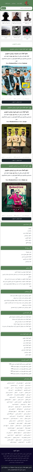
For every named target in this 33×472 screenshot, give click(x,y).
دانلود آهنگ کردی (27, 345)
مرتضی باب (9, 432)
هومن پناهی (27, 423)
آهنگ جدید (19, 3)
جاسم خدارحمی (10, 383)
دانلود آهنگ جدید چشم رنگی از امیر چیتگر (21, 319)
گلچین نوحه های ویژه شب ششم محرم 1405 (21, 369)
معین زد (28, 430)
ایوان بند (6, 388)
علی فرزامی (23, 404)
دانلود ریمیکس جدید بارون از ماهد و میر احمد (20, 295)
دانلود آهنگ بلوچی (27, 338)
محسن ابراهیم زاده (26, 437)
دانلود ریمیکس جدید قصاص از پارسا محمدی (21, 307)
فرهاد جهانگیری (26, 402)
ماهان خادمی (10, 440)
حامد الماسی (20, 421)
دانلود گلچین (28, 238)
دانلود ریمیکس (27, 235)
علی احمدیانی (27, 409)
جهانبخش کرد (19, 383)
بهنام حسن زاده (18, 388)
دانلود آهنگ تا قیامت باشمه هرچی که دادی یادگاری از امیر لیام (17, 281)
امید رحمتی (20, 399)
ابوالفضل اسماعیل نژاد (19, 395)
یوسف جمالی (13, 442)
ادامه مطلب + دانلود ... (16, 102)
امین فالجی (27, 399)
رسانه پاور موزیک (13, 56)
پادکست (29, 231)
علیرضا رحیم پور (26, 406)
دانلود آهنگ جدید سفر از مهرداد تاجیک (22, 324)
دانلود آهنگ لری (27, 347)
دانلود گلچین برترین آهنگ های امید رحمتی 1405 (20, 364)
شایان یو (28, 411)
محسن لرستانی (26, 440)
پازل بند (21, 385)
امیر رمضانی (27, 392)
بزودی (30, 228)
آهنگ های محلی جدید (26, 254)
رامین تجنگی (27, 418)
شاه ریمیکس (28, 261)
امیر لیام (10, 390)
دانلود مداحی (28, 240)
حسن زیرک (27, 421)
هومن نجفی (19, 423)
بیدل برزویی (27, 388)
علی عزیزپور (17, 406)
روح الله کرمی (10, 414)
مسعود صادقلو (17, 432)
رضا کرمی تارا (20, 416)
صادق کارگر (19, 409)
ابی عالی (28, 395)
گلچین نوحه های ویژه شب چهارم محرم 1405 (21, 366)
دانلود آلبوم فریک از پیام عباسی (16, 462)
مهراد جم (6, 425)
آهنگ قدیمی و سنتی (26, 257)
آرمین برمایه (20, 397)
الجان (15, 392)
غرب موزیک (28, 252)
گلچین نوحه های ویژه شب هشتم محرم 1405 (20, 373)
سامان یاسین (18, 414)
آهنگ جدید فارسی (27, 259)
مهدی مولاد (27, 428)
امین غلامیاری (27, 390)
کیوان (14, 399)
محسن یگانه (7, 437)
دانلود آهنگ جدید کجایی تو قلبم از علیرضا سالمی (20, 317)
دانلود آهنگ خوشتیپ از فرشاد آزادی (23, 272)
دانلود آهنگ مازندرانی (26, 350)
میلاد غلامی (17, 425)
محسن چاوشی (16, 437)
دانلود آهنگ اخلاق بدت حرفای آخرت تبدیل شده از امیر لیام (18, 279)
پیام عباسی (27, 385)
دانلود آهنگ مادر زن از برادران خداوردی (18, 166)
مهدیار (11, 425)
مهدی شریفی (20, 428)
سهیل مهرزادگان (12, 411)
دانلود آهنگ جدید (23, 54)
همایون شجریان (26, 425)
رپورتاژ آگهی (28, 242)
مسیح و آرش (21, 430)
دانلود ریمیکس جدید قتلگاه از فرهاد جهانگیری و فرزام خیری (17, 300)
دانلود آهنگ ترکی (27, 340)
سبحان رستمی (27, 414)
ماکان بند (28, 442)
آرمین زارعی (12, 397)
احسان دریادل (9, 392)
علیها (29, 404)
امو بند (20, 392)
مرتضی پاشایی (27, 435)
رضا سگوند (27, 416)
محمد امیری (10, 435)
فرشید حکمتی (18, 402)
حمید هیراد (5, 418)
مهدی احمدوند (11, 428)
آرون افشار (27, 397)
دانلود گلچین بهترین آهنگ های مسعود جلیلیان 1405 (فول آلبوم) (16, 454)
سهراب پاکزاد (21, 411)
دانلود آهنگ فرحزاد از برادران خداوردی (19, 49)
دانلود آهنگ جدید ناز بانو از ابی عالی (23, 321)
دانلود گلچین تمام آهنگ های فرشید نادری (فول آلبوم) (16, 458)
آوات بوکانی (9, 395)
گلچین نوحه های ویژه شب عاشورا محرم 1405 (20, 371)
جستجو (3, 8)
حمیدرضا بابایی (14, 418)
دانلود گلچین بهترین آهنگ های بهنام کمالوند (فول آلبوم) (16, 456)
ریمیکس (13, 3)
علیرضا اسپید (15, 404)
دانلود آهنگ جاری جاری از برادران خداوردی (18, 107)
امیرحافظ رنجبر (18, 390)
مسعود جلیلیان (26, 432)
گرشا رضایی (20, 442)
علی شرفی (10, 406)
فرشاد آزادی (9, 402)
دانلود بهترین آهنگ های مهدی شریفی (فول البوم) (16, 460)
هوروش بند (11, 423)
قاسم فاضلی (7, 399)
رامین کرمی (12, 416)
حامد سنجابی (12, 421)
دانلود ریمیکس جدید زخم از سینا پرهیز (22, 298)
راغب (21, 418)
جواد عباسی (27, 383)
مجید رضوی (18, 440)
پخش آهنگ (7, 3)
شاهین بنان (11, 409)
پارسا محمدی (14, 385)
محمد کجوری (18, 435)
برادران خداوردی (9, 54)
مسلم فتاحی (13, 430)
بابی (12, 388)
